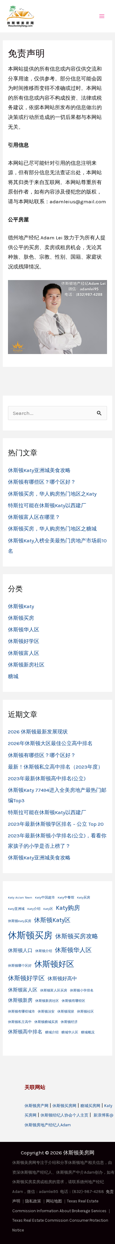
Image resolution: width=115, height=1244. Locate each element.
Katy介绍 (33, 909)
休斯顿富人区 (23, 653)
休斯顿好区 (54, 964)
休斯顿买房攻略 (76, 936)
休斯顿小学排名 (82, 990)
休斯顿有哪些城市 (21, 1011)
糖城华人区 (69, 1032)
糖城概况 (87, 1032)
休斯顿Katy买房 (19, 921)
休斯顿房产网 (36, 1105)
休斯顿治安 (46, 1011)
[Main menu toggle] (102, 16)
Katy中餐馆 (66, 897)
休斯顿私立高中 (20, 1022)
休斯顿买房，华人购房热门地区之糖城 (52, 529)
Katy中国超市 (45, 897)
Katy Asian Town (20, 897)
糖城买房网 (90, 1105)
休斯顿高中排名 (25, 1032)
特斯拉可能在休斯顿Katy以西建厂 (47, 505)
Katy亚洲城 (16, 909)
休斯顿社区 (85, 1011)
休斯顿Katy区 (52, 920)
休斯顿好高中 (62, 978)
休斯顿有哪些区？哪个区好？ (42, 482)
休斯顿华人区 (23, 629)
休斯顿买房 (21, 618)
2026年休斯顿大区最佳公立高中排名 (50, 743)
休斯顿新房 (20, 1000)
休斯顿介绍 (43, 951)
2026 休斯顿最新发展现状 (38, 732)
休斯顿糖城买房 (46, 1022)
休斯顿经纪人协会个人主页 (64, 1115)
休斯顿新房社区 (26, 665)
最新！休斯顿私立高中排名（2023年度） (55, 767)
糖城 (13, 676)
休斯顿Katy (21, 606)
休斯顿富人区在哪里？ (34, 517)
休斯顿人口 (20, 950)
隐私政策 (33, 1201)
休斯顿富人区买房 (53, 990)
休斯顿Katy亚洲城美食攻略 (39, 470)
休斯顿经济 (69, 1022)
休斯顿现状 (65, 1011)
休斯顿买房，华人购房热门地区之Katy (52, 494)
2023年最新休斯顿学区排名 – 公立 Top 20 (56, 824)
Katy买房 (83, 897)
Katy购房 (68, 907)
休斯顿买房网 (64, 1105)
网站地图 (54, 1201)
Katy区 (48, 909)
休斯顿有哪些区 (73, 1001)
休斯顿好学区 (23, 641)
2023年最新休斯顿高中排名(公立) (47, 778)
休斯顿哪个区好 (20, 966)
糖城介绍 (52, 1032)
